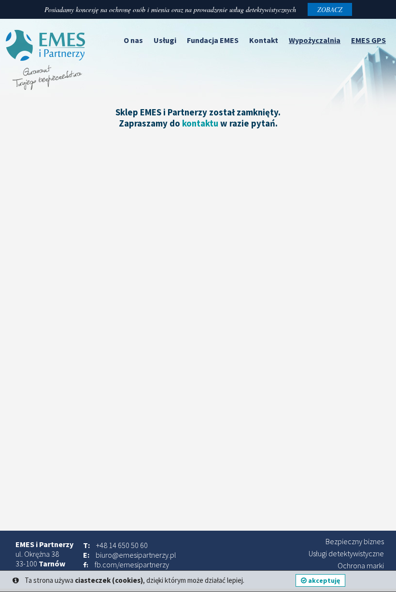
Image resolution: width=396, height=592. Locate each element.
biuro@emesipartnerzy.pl (136, 555)
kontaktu (200, 123)
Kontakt (263, 40)
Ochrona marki (361, 565)
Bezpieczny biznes (354, 541)
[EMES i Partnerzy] (46, 87)
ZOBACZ (329, 9)
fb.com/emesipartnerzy (132, 564)
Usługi (165, 40)
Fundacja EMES (213, 40)
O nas (133, 40)
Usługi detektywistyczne (346, 553)
